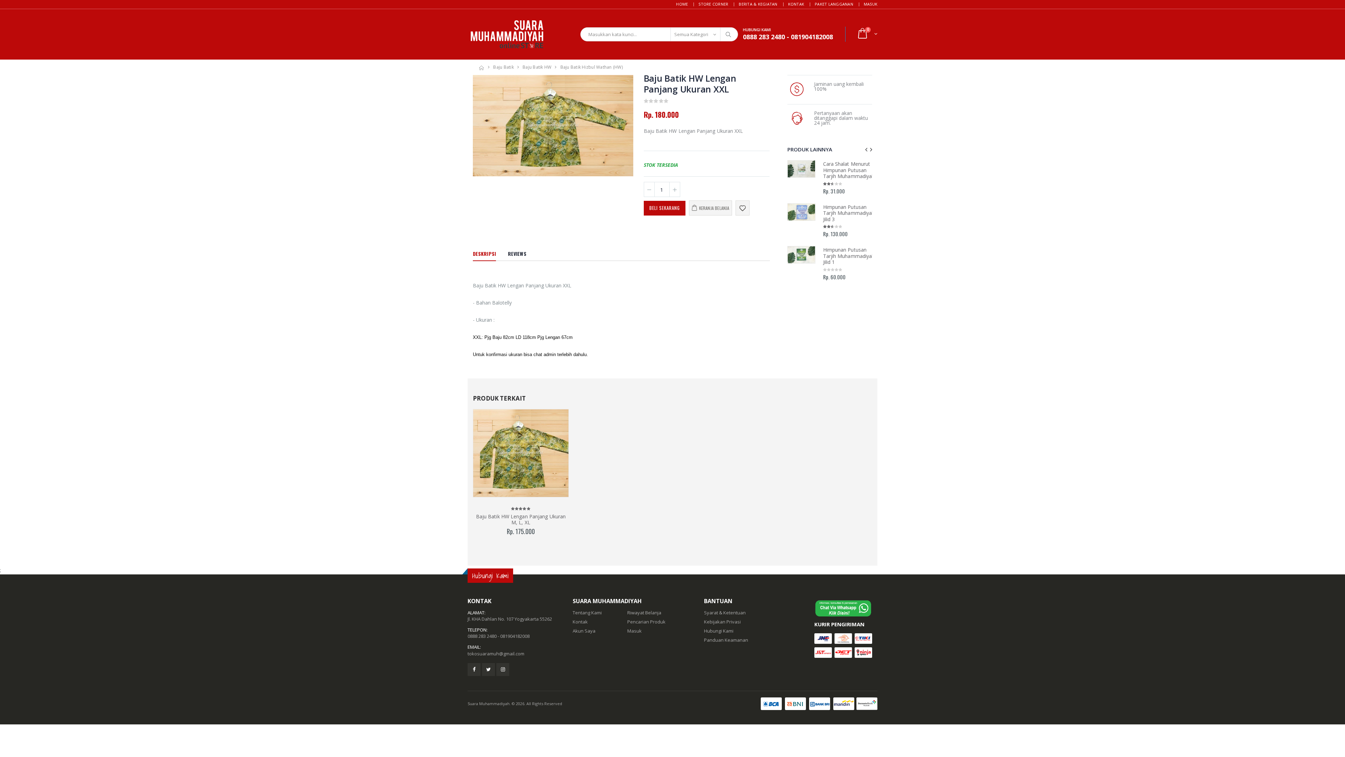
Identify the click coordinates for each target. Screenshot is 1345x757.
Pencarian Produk (646, 622)
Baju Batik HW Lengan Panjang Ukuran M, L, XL (521, 519)
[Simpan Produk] (743, 208)
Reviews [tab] (517, 253)
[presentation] (482, 125)
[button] (867, 34)
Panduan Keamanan (726, 640)
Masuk (870, 4)
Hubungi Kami (718, 631)
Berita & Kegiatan (758, 4)
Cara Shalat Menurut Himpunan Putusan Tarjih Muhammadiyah (849, 170)
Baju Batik (503, 67)
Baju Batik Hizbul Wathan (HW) (591, 67)
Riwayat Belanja (644, 612)
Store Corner (713, 4)
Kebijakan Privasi (722, 622)
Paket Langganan (834, 4)
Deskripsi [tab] (484, 253)
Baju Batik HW (537, 67)
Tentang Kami (587, 612)
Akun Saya (584, 631)
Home (682, 4)
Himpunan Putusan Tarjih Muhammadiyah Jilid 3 (849, 213)
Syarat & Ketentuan (725, 612)
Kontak (796, 4)
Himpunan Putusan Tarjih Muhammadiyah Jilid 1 (849, 255)
